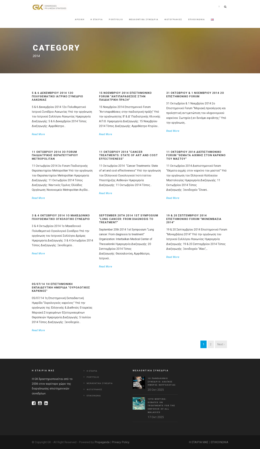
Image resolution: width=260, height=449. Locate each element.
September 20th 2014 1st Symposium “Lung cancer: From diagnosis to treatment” (128, 219)
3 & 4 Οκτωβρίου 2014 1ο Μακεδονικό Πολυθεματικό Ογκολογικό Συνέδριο (61, 217)
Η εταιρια (96, 19)
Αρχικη (79, 19)
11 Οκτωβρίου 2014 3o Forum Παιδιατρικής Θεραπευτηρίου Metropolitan (55, 155)
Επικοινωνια (196, 19)
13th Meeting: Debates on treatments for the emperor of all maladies (161, 405)
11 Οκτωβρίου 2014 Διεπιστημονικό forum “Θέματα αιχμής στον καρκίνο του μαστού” (196, 155)
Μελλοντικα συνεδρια (143, 19)
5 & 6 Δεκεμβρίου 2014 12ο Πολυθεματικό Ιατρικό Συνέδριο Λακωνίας (57, 96)
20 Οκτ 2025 (156, 389)
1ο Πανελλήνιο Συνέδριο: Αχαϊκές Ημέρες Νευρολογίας (162, 381)
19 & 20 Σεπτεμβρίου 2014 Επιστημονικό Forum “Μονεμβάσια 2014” (193, 219)
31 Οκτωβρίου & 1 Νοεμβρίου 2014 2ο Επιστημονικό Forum (195, 94)
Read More (38, 134)
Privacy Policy (120, 442)
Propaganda (102, 442)
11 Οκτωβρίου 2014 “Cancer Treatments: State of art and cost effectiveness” (128, 155)
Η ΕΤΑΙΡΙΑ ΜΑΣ (198, 442)
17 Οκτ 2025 (156, 417)
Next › (221, 344)
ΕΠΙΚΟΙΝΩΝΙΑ (219, 442)
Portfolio (116, 19)
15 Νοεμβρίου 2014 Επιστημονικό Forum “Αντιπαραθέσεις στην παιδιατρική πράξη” (125, 96)
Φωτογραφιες (173, 19)
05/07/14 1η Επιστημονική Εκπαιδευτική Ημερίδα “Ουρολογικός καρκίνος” (61, 287)
